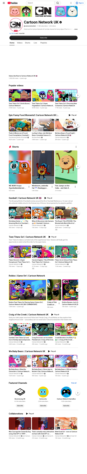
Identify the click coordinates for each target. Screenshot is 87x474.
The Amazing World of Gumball (18, 137)
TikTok (13, 33)
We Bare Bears (36, 137)
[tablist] (43, 42)
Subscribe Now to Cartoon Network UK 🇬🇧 (23, 76)
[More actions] (76, 147)
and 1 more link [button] (19, 33)
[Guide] (4, 3)
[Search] (57, 3)
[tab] (12, 42)
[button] (15, 25)
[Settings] (71, 3)
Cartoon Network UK (61, 137)
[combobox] (41, 3)
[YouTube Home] (12, 3)
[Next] (78, 95)
